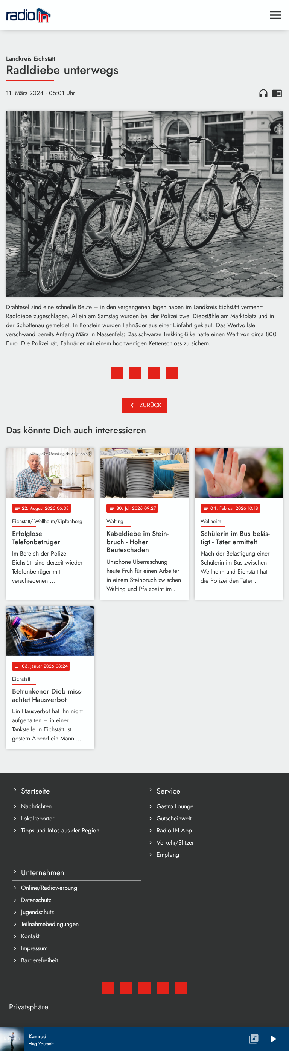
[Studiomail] (108, 988)
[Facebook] (126, 988)
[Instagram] (144, 988)
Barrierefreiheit (39, 960)
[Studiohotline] (181, 988)
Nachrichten (36, 806)
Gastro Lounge (175, 806)
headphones (263, 93)
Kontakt (30, 936)
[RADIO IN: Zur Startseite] (135, 15)
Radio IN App (174, 830)
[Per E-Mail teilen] (172, 373)
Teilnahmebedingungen (50, 924)
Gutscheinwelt (174, 818)
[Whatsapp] (163, 988)
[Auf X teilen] (135, 373)
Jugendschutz (37, 912)
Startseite (35, 791)
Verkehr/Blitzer (175, 842)
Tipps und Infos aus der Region (60, 830)
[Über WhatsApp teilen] (154, 373)
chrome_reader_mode (277, 93)
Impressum (34, 948)
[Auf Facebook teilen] (117, 373)
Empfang (168, 854)
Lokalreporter (37, 818)
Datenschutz (36, 900)
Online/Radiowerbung (49, 887)
